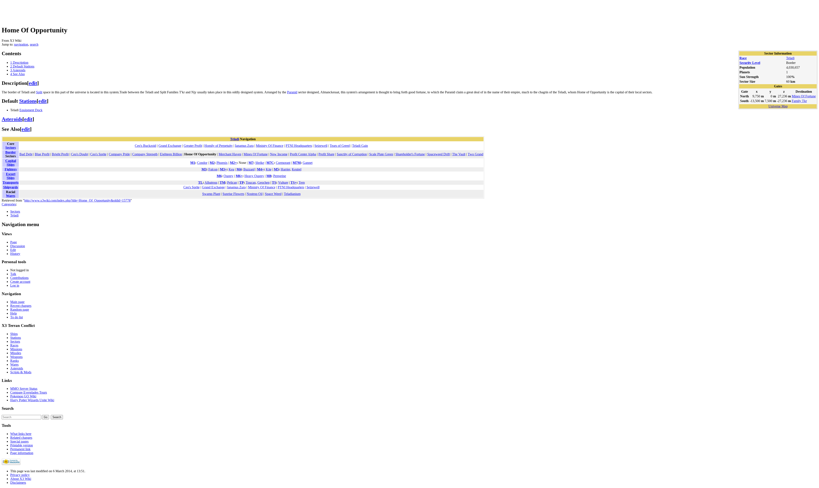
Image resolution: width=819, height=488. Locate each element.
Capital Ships (10, 162)
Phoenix (222, 163)
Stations (28, 101)
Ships (14, 334)
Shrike (259, 163)
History (15, 254)
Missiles (15, 353)
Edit (13, 250)
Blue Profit (42, 154)
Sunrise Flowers (233, 194)
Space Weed (273, 194)
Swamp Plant (211, 194)
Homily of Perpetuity (218, 145)
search (34, 44)
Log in (14, 285)
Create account (20, 281)
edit (33, 83)
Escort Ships (10, 176)
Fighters (11, 169)
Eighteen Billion (171, 154)
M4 (239, 169)
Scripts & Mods (20, 372)
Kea (231, 169)
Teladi (790, 58)
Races (14, 345)
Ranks (14, 360)
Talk (13, 274)
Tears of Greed (340, 145)
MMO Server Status (23, 388)
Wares (10, 196)
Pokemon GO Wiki (23, 396)
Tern (302, 182)
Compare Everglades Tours (28, 392)
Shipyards (10, 187)
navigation (21, 44)
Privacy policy (20, 475)
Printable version (21, 445)
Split (39, 92)
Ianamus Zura (244, 145)
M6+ (239, 176)
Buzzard (249, 169)
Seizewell (320, 145)
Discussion (17, 246)
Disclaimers (18, 482)
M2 (212, 163)
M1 (192, 163)
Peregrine (279, 176)
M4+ (260, 169)
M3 (204, 169)
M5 (276, 169)
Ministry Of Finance (269, 145)
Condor (202, 163)
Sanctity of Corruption (352, 154)
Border (10, 152)
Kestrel (296, 169)
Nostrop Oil (255, 194)
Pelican (232, 182)
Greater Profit (193, 145)
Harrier (285, 169)
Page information (21, 453)
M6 (219, 176)
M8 (268, 176)
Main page (17, 302)
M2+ (233, 163)
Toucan (251, 182)
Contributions (19, 278)
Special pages (19, 441)
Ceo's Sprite (98, 154)
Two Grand (475, 154)
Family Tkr (799, 101)
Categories (9, 204)
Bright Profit (60, 154)
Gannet (307, 163)
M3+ (223, 169)
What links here (20, 434)
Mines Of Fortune (804, 96)
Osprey (228, 176)
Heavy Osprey (254, 176)
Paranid (292, 92)
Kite (269, 169)
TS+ (293, 182)
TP (241, 182)
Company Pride (119, 154)
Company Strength (145, 154)
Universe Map (778, 106)
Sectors (10, 147)
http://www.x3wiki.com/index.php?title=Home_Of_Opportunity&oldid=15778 (77, 200)
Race (743, 58)
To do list (16, 317)
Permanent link (20, 449)
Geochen (263, 182)
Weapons (16, 357)
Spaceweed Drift (438, 154)
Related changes (21, 437)
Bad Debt (25, 154)
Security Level (749, 63)
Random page (19, 309)
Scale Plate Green (381, 154)
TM (222, 182)
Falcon (213, 169)
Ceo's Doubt (79, 154)
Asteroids (12, 119)
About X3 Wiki (20, 479)
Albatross (211, 182)
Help (13, 313)
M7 (250, 163)
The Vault (458, 154)
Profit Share (326, 154)
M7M (297, 163)
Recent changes (20, 306)
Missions (16, 349)
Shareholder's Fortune (410, 154)
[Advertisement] (79, 11)
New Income (279, 154)
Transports (11, 182)
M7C (270, 163)
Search (8, 408)
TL (200, 182)
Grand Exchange (169, 145)
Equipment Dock (30, 110)
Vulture (283, 182)
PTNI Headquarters (299, 145)
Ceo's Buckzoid (145, 145)
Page (13, 242)
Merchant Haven (230, 154)
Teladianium (292, 194)
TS (274, 182)
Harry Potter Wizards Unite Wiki (32, 400)
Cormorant (283, 163)
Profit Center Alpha (303, 154)
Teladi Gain (360, 145)
